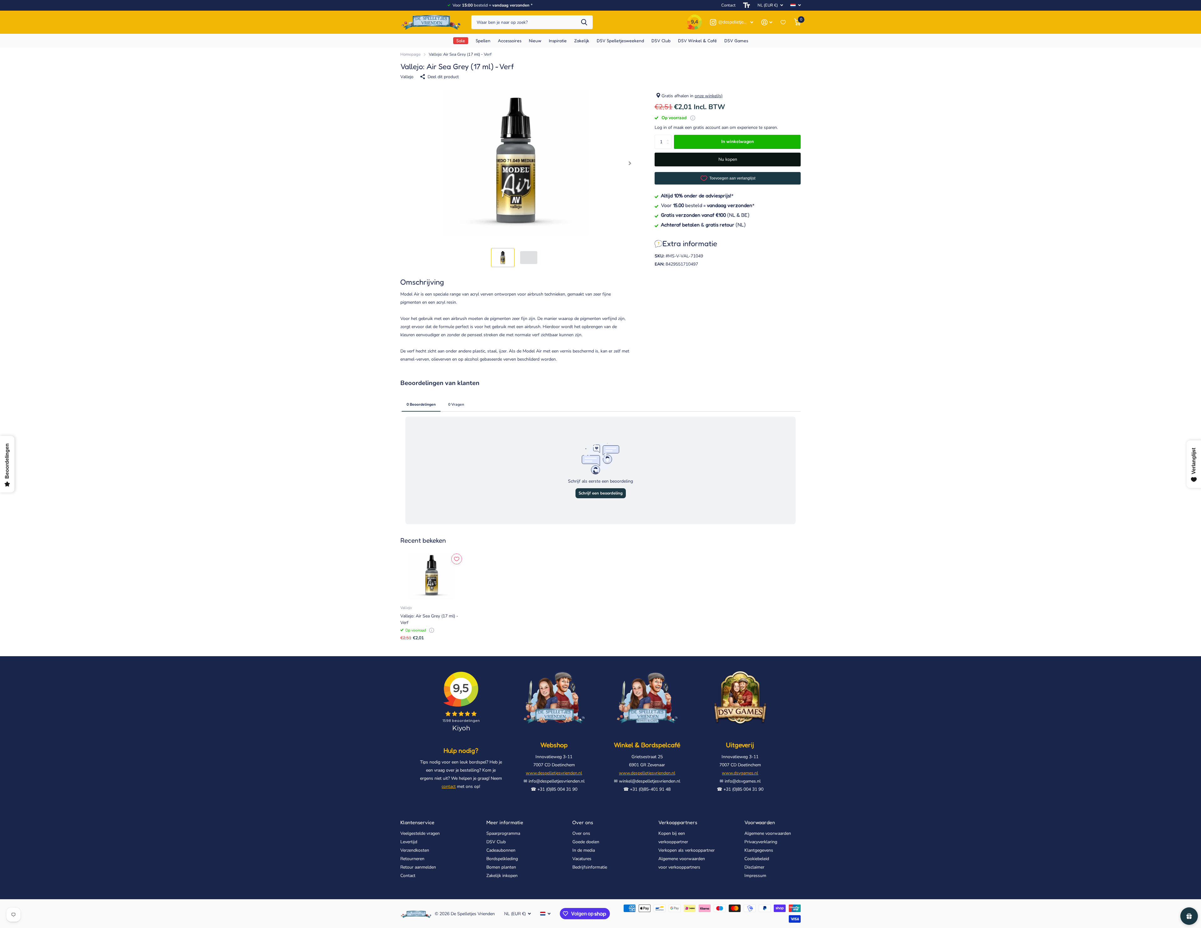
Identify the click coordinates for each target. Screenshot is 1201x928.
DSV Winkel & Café (697, 40)
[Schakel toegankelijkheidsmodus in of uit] (746, 5)
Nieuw (535, 40)
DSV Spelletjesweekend (620, 40)
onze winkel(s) (708, 96)
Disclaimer (754, 867)
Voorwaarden (759, 822)
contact (449, 786)
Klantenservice (417, 822)
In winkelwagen (737, 142)
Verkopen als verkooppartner (686, 850)
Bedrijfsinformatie (589, 867)
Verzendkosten (414, 850)
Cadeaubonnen (500, 850)
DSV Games (736, 40)
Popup (692, 118)
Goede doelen (585, 842)
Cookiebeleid (756, 859)
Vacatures (581, 859)
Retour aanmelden (418, 867)
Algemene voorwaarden (767, 833)
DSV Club (496, 842)
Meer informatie (504, 822)
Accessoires (509, 40)
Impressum (755, 876)
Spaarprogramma (503, 833)
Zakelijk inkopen (502, 876)
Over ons (582, 822)
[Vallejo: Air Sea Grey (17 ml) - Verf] (431, 576)
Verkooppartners (677, 822)
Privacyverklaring (760, 842)
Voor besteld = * (708, 205)
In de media (583, 850)
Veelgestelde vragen (420, 833)
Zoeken (584, 22)
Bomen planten (501, 867)
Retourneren (412, 859)
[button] (629, 163)
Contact (728, 5)
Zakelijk (581, 40)
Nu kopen (727, 159)
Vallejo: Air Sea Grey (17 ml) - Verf (429, 619)
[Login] (767, 22)
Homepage (410, 54)
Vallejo (406, 77)
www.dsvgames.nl (740, 773)
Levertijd (408, 842)
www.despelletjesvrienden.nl (554, 773)
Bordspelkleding (502, 859)
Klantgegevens (758, 850)
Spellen (483, 40)
